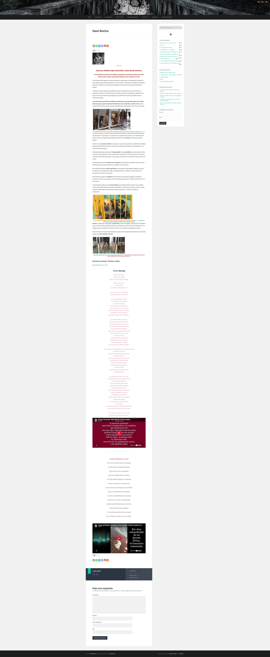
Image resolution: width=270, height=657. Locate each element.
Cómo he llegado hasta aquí (166, 81)
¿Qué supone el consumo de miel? (168, 43)
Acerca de (155, 17)
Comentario (95, 594)
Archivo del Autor (94, 574)
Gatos (161, 79)
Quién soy (145, 17)
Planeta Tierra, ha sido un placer (167, 72)
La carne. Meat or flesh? (166, 47)
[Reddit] (107, 46)
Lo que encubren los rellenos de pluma (169, 61)
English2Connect (167, 17)
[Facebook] (99, 46)
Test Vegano (119, 17)
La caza (162, 45)
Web (93, 629)
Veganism (98, 17)
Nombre (94, 615)
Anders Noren (173, 653)
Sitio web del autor (97, 574)
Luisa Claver (163, 99)
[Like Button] (94, 51)
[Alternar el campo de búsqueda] (181, 17)
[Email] (94, 46)
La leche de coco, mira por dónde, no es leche (171, 74)
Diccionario (108, 17)
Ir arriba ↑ (181, 653)
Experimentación (164, 77)
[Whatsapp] (96, 46)
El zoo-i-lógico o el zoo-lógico (167, 49)
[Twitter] (102, 46)
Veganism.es (92, 653)
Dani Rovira (100, 31)
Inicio (89, 17)
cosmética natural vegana (166, 89)
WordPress (112, 653)
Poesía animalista (132, 17)
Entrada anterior (133, 575)
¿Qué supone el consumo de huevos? (169, 56)
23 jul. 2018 (104, 265)
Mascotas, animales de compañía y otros (170, 54)
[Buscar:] (170, 27)
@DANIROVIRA (96, 265)
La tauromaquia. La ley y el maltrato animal (170, 63)
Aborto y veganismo (165, 58)
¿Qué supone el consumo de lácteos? (169, 52)
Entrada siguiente (133, 577)
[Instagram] (105, 46)
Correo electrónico (97, 622)
